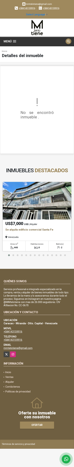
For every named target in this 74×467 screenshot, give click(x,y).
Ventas (9, 377)
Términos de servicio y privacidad (18, 444)
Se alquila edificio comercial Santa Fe (29, 229)
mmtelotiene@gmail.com (18, 348)
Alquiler (9, 381)
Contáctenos (12, 386)
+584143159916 (27, 8)
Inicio (4, 51)
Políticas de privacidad (18, 391)
